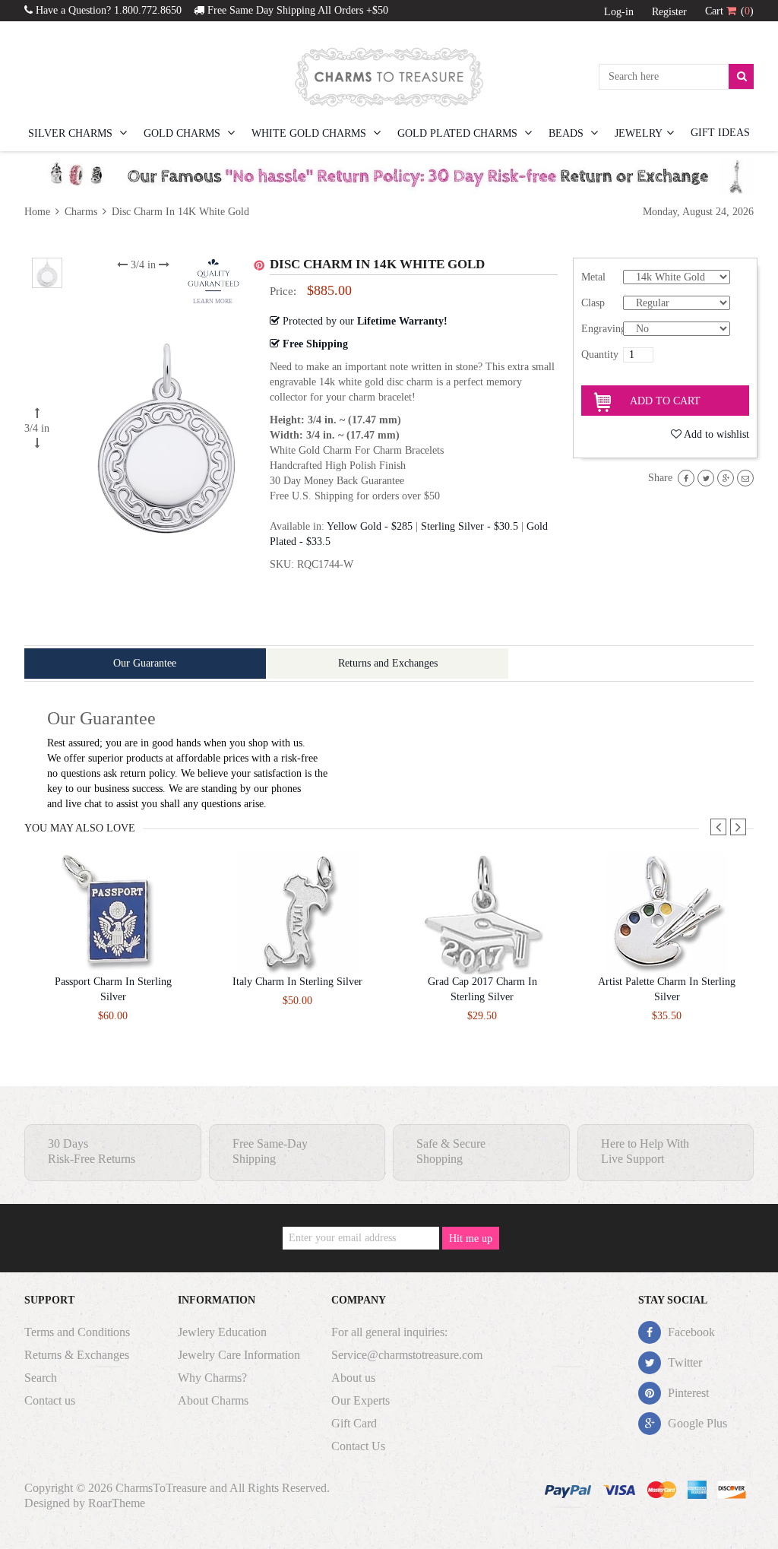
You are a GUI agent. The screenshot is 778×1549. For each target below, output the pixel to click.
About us (353, 1377)
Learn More (212, 301)
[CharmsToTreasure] (389, 77)
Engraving (602, 328)
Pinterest (687, 1392)
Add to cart (665, 401)
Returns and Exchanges (388, 663)
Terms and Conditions (77, 1332)
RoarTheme (116, 1503)
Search (40, 1377)
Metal (593, 277)
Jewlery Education (222, 1332)
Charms (81, 211)
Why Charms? (212, 1377)
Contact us (49, 1400)
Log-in (619, 11)
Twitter (683, 1362)
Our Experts (360, 1400)
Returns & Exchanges (76, 1354)
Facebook (690, 1332)
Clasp (593, 303)
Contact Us (358, 1446)
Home (38, 211)
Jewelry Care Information (239, 1354)
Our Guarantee (144, 663)
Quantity (599, 354)
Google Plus (696, 1423)
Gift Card (354, 1423)
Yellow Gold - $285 (370, 526)
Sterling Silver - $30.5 (469, 526)
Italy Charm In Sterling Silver (297, 981)
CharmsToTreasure (161, 1487)
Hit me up (470, 1238)
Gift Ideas (720, 132)
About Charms (213, 1400)
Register (669, 11)
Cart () (729, 11)
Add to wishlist (716, 434)
